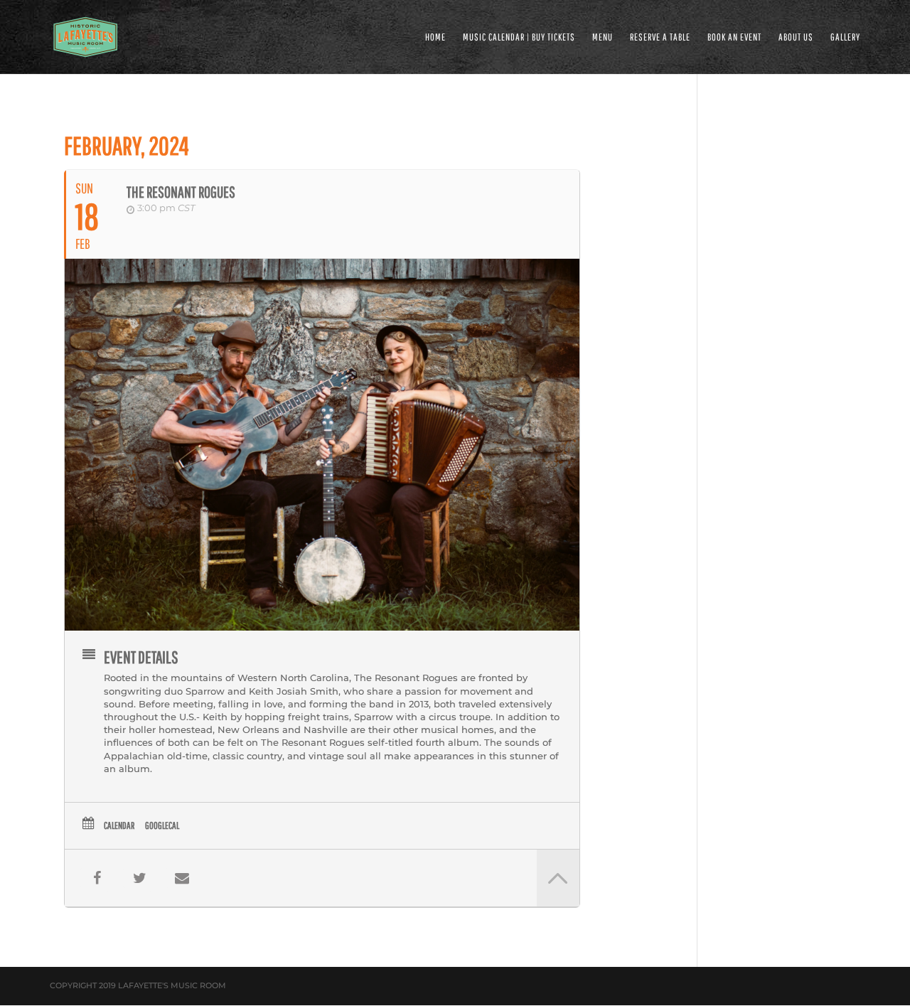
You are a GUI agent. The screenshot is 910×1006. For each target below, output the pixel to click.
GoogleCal (162, 825)
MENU (602, 37)
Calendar (119, 825)
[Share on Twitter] (139, 878)
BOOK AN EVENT (734, 37)
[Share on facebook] (96, 878)
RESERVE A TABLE (660, 37)
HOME (435, 37)
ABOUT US (795, 37)
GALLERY (845, 37)
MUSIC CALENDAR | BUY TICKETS (519, 37)
